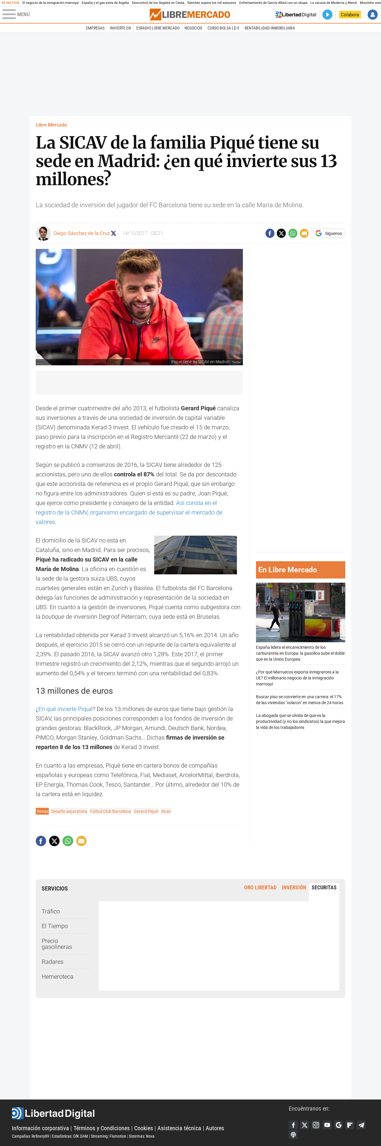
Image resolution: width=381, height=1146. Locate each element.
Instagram (315, 1124)
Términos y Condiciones (102, 1128)
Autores (215, 1128)
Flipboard (349, 1124)
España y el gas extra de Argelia (105, 3)
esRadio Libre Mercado (157, 28)
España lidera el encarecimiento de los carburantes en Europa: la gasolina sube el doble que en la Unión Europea (300, 653)
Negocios (193, 28)
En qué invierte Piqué (65, 708)
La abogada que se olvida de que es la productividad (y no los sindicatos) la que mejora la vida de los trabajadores (300, 721)
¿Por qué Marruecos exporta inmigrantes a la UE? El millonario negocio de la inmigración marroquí (297, 677)
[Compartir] (270, 233)
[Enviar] (292, 233)
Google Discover (338, 1124)
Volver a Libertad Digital (296, 15)
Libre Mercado (51, 125)
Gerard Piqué (146, 811)
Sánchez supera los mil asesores (211, 3)
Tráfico (51, 911)
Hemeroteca (58, 976)
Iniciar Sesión (373, 15)
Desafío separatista (69, 811)
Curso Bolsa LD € (223, 28)
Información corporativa (40, 1128)
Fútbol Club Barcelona (110, 811)
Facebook (293, 1124)
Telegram (361, 1124)
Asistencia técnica (179, 1128)
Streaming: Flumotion (108, 1136)
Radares (52, 961)
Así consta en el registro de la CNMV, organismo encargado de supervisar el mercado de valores (129, 512)
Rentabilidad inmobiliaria (270, 28)
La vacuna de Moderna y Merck (333, 3)
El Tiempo (55, 926)
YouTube (327, 1124)
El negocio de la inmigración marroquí (50, 3)
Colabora (350, 15)
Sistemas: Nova (141, 1136)
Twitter (304, 1124)
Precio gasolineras (57, 943)
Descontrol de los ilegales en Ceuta (158, 3)
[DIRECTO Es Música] (327, 15)
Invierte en (120, 28)
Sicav (166, 811)
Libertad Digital (150, 1113)
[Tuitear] (281, 233)
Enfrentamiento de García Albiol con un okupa (273, 3)
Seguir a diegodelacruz (113, 233)
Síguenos (333, 233)
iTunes (293, 1134)
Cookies (143, 1128)
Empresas (95, 28)
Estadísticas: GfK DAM (70, 1136)
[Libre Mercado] (190, 14)
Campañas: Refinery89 (30, 1136)
